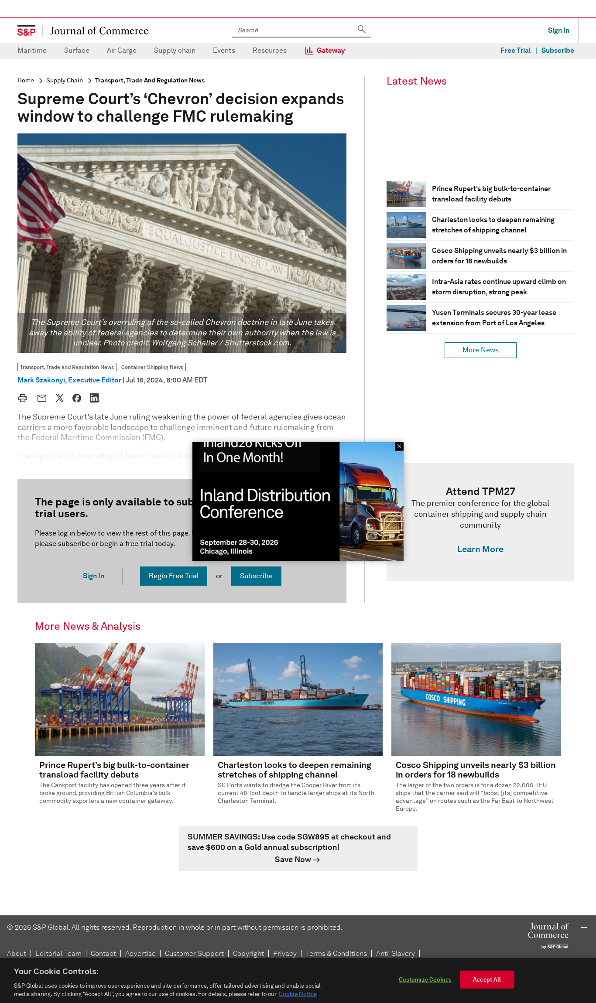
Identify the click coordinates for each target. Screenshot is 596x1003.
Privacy (285, 953)
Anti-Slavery (395, 953)
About (16, 953)
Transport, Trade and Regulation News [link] (67, 367)
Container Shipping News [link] (152, 367)
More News (480, 350)
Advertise (140, 953)
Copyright (248, 953)
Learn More (480, 549)
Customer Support (194, 953)
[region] (298, 980)
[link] (480, 522)
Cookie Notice (298, 994)
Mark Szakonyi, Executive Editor (69, 380)
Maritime (32, 50)
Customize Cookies (425, 979)
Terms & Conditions (336, 953)
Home (25, 80)
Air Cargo (122, 50)
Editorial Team (58, 953)
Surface (76, 50)
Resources (270, 50)
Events (224, 50)
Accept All (487, 979)
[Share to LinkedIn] (95, 397)
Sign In (558, 30)
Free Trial (515, 50)
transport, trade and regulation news (150, 80)
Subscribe (557, 50)
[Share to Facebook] (76, 398)
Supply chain (174, 50)
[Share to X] (60, 398)
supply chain (64, 80)
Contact (103, 953)
